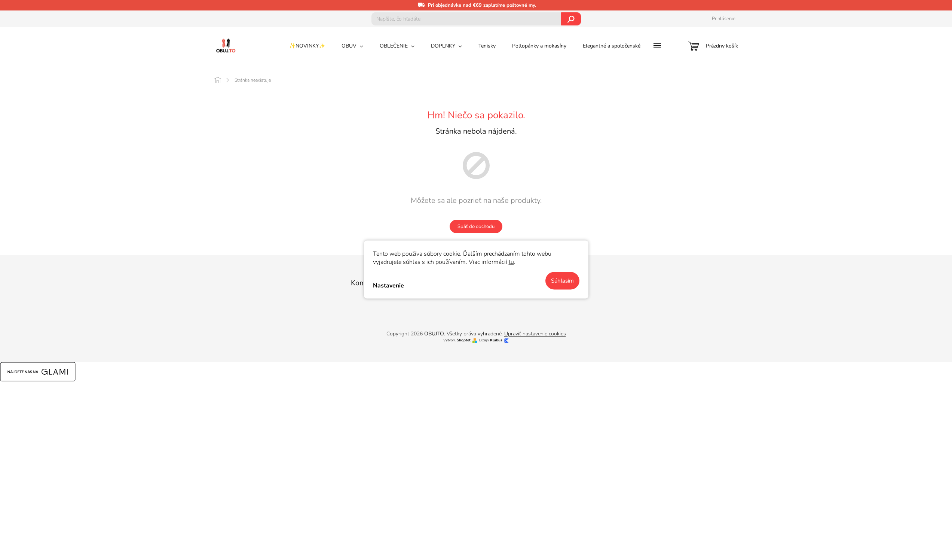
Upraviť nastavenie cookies (535, 333)
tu (511, 262)
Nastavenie (388, 285)
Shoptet (464, 340)
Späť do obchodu (476, 226)
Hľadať (571, 18)
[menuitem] (307, 46)
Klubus (496, 340)
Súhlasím (562, 280)
